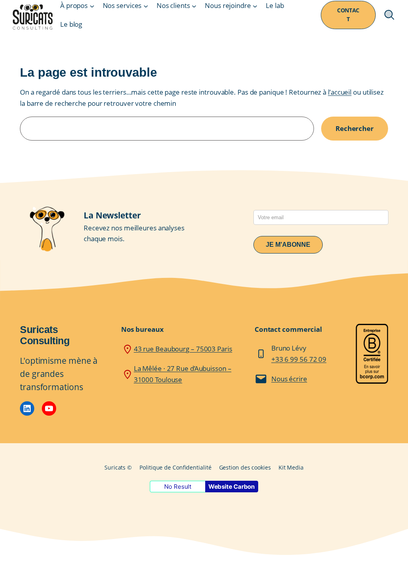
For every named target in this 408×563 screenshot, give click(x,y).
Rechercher (354, 128)
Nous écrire (289, 378)
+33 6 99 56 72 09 (298, 359)
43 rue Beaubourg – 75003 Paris (183, 348)
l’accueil (339, 92)
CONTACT (348, 14)
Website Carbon (231, 486)
